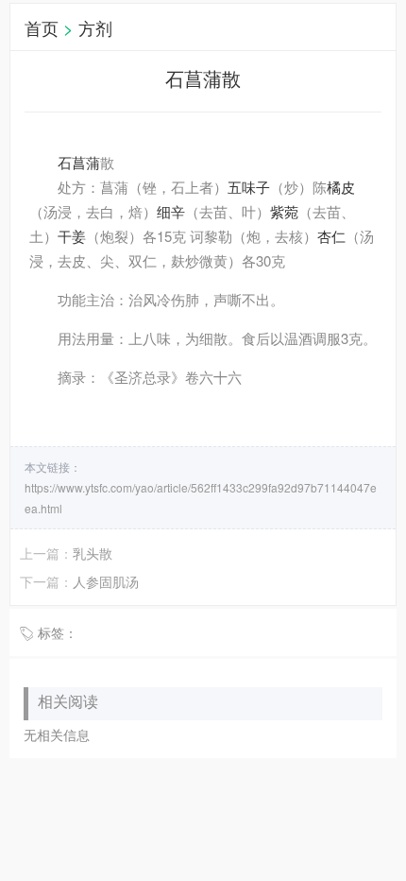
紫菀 (284, 211)
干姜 (72, 236)
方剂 (95, 27)
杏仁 (331, 236)
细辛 (171, 211)
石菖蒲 (79, 162)
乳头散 (92, 553)
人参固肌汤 (106, 581)
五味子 (249, 187)
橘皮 (341, 187)
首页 (42, 27)
